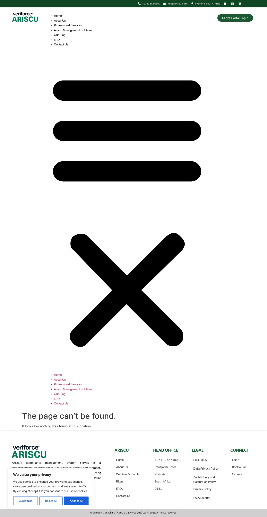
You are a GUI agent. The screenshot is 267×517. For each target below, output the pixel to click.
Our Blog (59, 34)
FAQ (57, 39)
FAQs (119, 488)
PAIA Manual (201, 497)
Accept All (76, 500)
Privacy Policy (202, 489)
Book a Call (239, 467)
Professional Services (68, 25)
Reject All (51, 500)
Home (58, 15)
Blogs (119, 481)
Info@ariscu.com (165, 467)
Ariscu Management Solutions (73, 30)
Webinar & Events (128, 474)
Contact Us (61, 44)
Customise (25, 500)
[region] (51, 488)
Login (235, 459)
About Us (60, 20)
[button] (127, 209)
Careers (237, 474)
